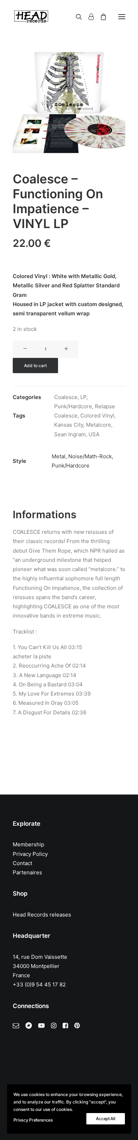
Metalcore (98, 424)
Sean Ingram (70, 434)
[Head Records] (31, 17)
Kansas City (68, 424)
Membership (28, 844)
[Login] (88, 16)
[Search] (75, 16)
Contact (22, 863)
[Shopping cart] (100, 16)
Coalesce (65, 397)
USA (93, 434)
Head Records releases (42, 914)
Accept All (105, 1118)
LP (83, 397)
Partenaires (27, 872)
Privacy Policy (30, 854)
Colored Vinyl (97, 415)
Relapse (105, 406)
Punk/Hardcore (73, 406)
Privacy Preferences (33, 1120)
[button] (121, 16)
